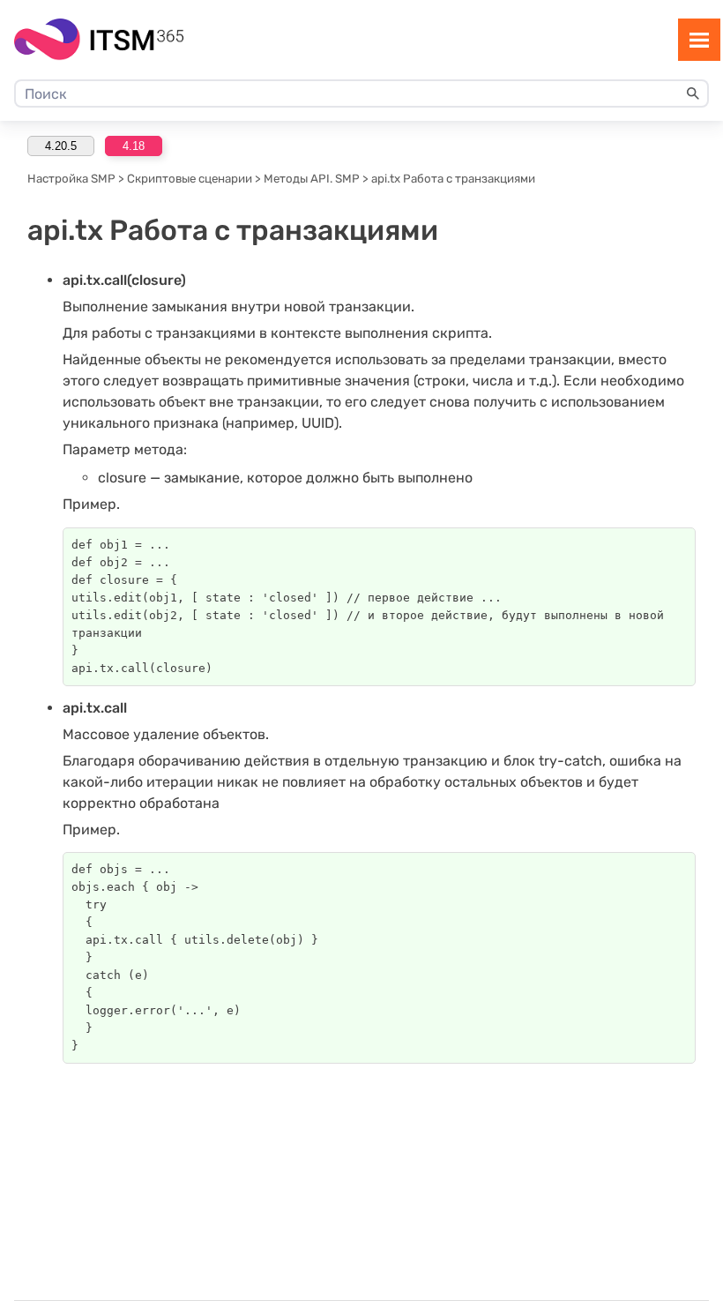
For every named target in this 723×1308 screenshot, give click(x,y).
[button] (693, 93)
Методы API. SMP (312, 178)
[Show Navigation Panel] (699, 40)
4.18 (134, 146)
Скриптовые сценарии (189, 178)
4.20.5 (61, 146)
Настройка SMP (71, 178)
